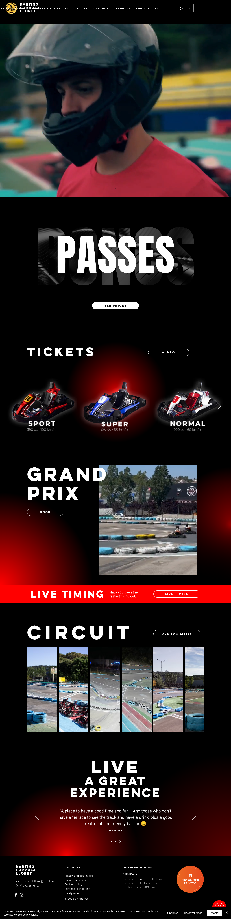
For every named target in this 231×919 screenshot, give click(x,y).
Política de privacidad (26, 914)
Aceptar (214, 913)
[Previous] (37, 816)
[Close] (227, 913)
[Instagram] (21, 894)
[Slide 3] (120, 841)
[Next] (194, 816)
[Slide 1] (115, 188)
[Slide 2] (116, 841)
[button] (192, 571)
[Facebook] (15, 894)
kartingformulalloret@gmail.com (36, 881)
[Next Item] (219, 406)
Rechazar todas (193, 913)
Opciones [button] (172, 913)
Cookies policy (73, 884)
